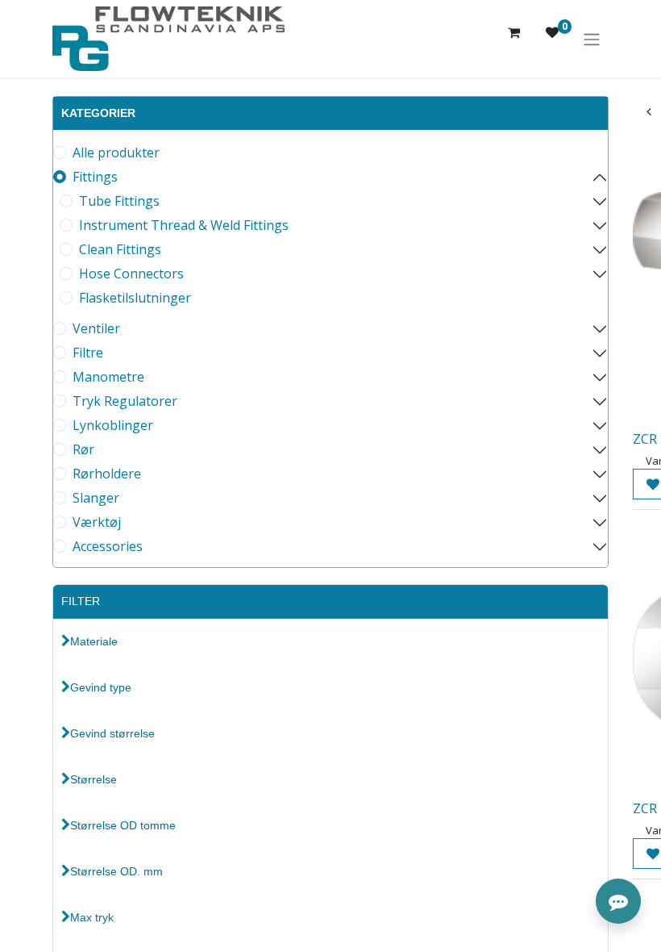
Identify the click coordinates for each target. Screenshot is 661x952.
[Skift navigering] (592, 38)
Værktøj (97, 522)
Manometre (108, 377)
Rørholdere (107, 473)
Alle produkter (116, 152)
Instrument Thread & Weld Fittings (184, 225)
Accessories (108, 546)
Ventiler (96, 328)
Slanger (96, 498)
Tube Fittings (119, 201)
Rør (83, 449)
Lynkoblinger (113, 425)
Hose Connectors (131, 273)
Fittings (95, 177)
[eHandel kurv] (513, 39)
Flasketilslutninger (135, 298)
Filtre (88, 352)
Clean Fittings (120, 249)
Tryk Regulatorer (125, 401)
